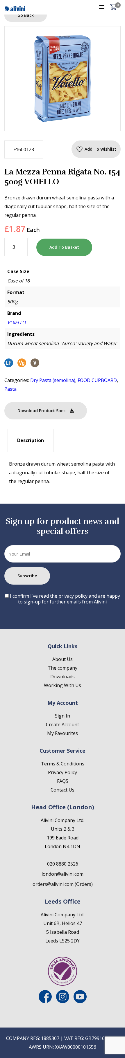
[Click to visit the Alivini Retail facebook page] (45, 1001)
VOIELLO (16, 322)
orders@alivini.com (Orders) (63, 884)
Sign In (62, 716)
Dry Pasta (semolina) (52, 380)
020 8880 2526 (62, 864)
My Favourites (62, 733)
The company (62, 668)
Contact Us (62, 790)
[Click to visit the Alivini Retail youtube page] (80, 1001)
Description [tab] (30, 440)
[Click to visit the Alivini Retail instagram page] (62, 1001)
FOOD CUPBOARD (97, 380)
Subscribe (27, 575)
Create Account (62, 724)
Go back (25, 15)
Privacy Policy (62, 772)
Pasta (10, 389)
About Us (62, 659)
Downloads (62, 676)
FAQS (62, 781)
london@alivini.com (62, 874)
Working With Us (62, 685)
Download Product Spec (41, 410)
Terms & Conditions (62, 763)
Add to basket (64, 247)
